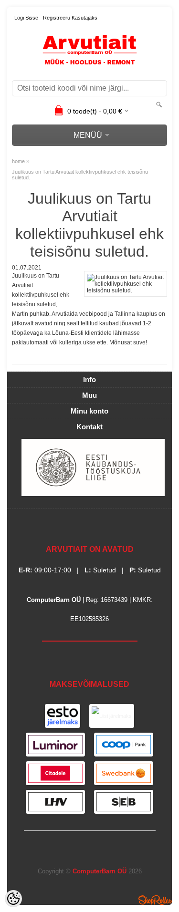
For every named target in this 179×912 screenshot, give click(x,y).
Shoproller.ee (155, 900)
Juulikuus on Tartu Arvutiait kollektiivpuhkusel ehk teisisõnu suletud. (80, 174)
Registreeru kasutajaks (70, 18)
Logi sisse (26, 18)
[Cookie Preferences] (13, 898)
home (18, 161)
